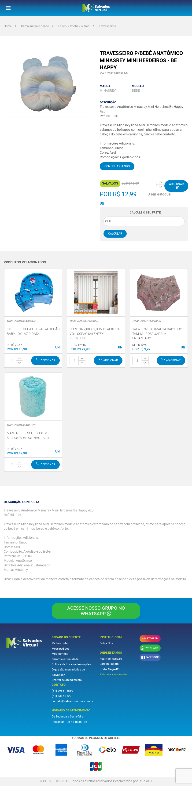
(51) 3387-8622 (61, 696)
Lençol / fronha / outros (73, 26)
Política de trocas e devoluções (71, 664)
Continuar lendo (117, 166)
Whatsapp (152, 647)
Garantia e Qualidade (65, 659)
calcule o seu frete (145, 212)
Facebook (152, 657)
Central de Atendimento (67, 680)
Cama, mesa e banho (35, 26)
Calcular (115, 233)
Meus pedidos (60, 648)
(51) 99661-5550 (62, 690)
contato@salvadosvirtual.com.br (72, 701)
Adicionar (176, 184)
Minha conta (60, 643)
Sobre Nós (106, 643)
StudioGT (145, 781)
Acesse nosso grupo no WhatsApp (96, 610)
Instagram (151, 638)
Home (8, 26)
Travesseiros (107, 26)
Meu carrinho (60, 654)
